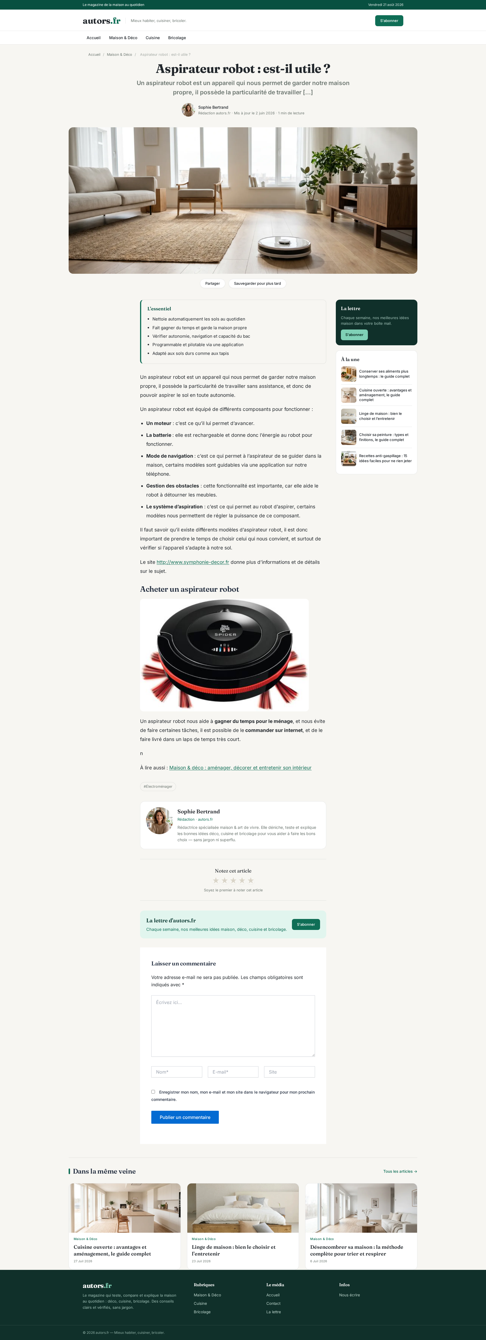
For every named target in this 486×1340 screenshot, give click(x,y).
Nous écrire (349, 1295)
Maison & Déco (123, 37)
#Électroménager (158, 786)
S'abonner (389, 20)
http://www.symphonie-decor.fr (193, 562)
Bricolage (177, 37)
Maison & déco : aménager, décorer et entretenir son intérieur (240, 768)
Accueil (94, 37)
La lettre (273, 1312)
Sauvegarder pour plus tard (257, 283)
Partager (212, 283)
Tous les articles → (400, 1171)
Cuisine (153, 37)
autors (101, 20)
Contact (273, 1303)
